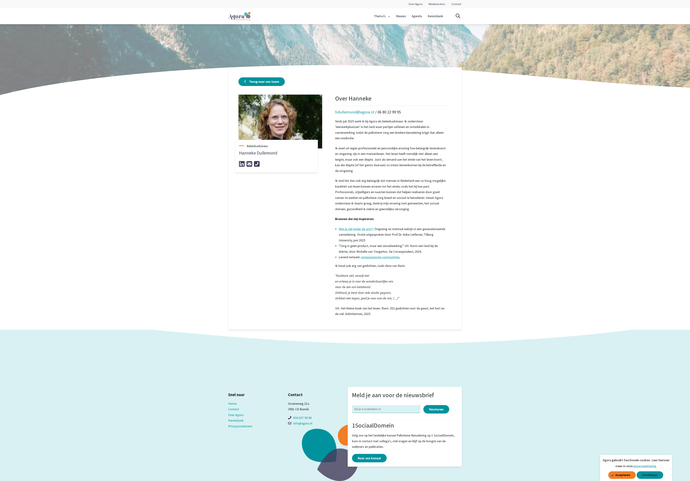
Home (232, 403)
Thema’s (380, 16)
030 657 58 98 (302, 418)
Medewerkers (437, 4)
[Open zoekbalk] (458, 16)
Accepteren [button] (622, 475)
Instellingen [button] (649, 475)
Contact (456, 4)
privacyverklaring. (645, 466)
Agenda (417, 16)
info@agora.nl (302, 423)
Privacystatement (240, 426)
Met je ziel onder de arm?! (356, 229)
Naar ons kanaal (369, 458)
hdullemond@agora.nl (354, 112)
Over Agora (415, 4)
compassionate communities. (380, 257)
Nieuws (401, 16)
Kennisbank (435, 16)
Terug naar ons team (264, 82)
